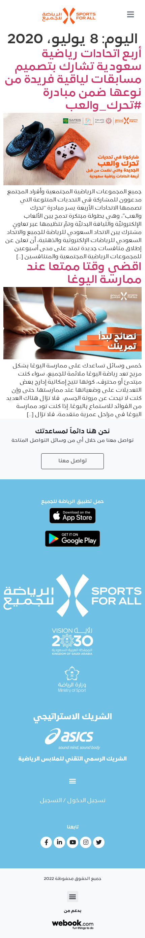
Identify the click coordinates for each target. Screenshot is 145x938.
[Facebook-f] (46, 842)
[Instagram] (85, 842)
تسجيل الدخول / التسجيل (73, 800)
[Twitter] (99, 842)
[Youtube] (72, 842)
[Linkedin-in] (59, 842)
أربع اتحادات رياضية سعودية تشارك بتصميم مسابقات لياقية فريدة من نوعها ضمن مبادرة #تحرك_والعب (73, 80)
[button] (72, 781)
